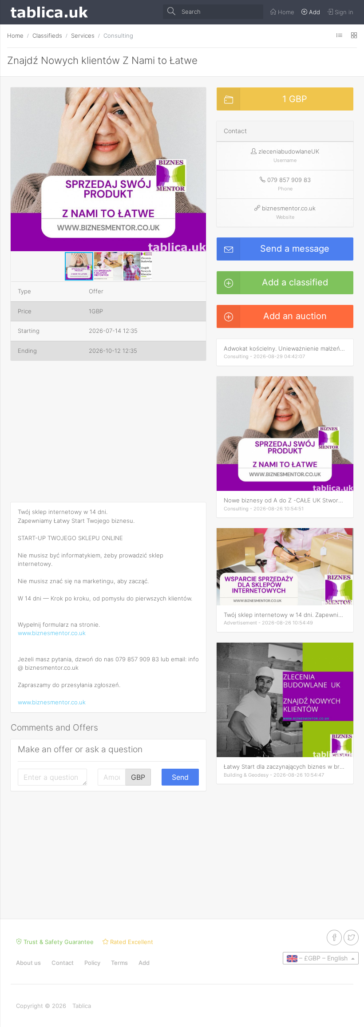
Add (144, 962)
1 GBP (294, 99)
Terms (119, 962)
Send (180, 777)
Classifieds (47, 35)
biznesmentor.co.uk (289, 208)
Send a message (294, 248)
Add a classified (295, 282)
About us (28, 962)
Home (15, 35)
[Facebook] (334, 937)
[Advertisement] (108, 433)
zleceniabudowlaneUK (288, 151)
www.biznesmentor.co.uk (52, 632)
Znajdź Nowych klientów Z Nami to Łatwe (102, 60)
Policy (92, 962)
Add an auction (295, 316)
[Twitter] (351, 937)
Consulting (118, 35)
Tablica (81, 1005)
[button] (198, 95)
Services (83, 35)
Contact (62, 962)
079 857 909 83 (289, 179)
